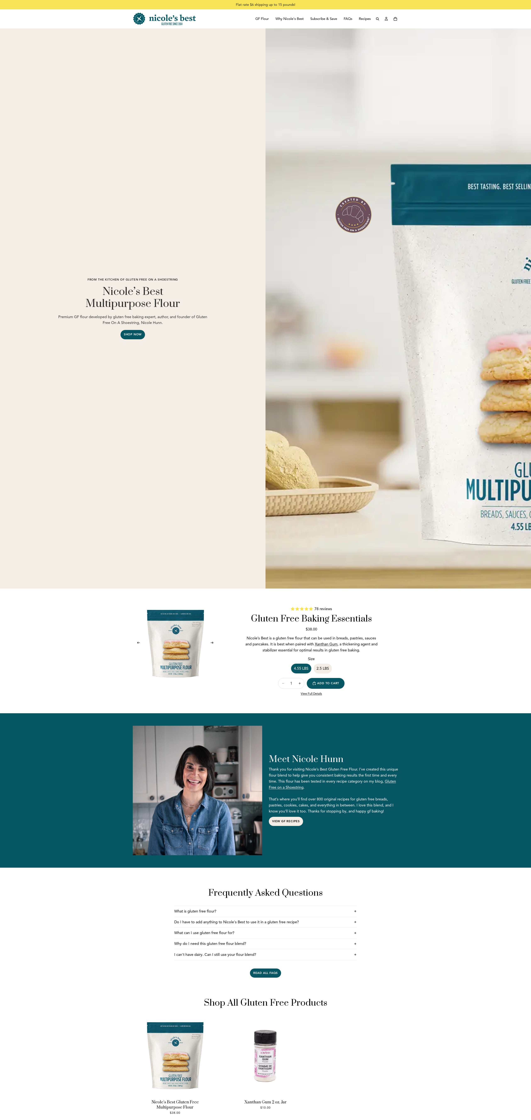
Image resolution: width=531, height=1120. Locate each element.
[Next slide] (213, 643)
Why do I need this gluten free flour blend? (210, 943)
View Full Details (311, 693)
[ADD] (301, 1091)
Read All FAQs (265, 973)
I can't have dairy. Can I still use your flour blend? (215, 954)
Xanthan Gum (326, 644)
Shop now (133, 334)
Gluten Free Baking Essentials (311, 618)
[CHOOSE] (211, 1091)
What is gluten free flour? (195, 911)
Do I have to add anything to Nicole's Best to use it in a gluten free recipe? (236, 922)
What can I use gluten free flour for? (204, 933)
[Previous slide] (137, 643)
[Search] (377, 18)
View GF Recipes (286, 821)
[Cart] (395, 18)
